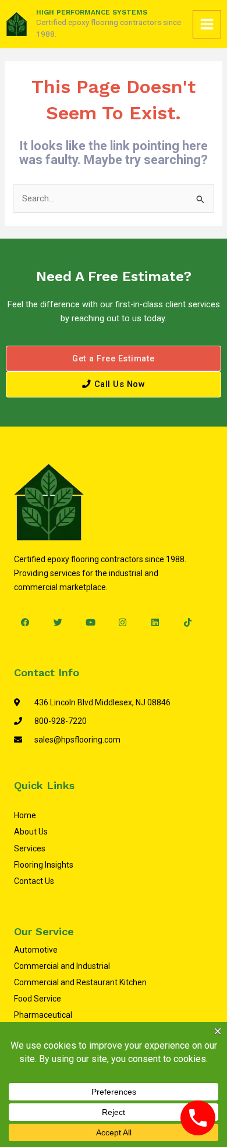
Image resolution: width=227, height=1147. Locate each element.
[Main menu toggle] (207, 24)
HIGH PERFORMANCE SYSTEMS (91, 12)
